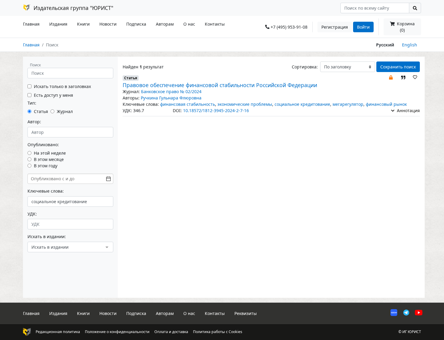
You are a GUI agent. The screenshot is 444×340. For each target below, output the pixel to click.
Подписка (136, 24)
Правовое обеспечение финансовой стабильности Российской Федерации (220, 85)
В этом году (45, 165)
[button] (390, 77)
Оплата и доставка (171, 331)
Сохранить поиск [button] (398, 67)
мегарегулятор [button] (348, 104)
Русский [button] (385, 45)
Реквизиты (245, 313)
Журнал (65, 111)
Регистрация (334, 27)
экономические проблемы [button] (244, 104)
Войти (363, 27)
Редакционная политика (58, 331)
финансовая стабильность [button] (187, 104)
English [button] (409, 45)
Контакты (215, 24)
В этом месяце (49, 159)
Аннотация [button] (408, 110)
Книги (83, 24)
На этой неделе (50, 153)
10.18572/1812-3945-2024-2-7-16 (216, 110)
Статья (41, 111)
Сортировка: (305, 67)
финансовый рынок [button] (386, 104)
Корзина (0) (405, 27)
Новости (108, 24)
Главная (31, 24)
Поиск (35, 65)
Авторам (165, 24)
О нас (189, 24)
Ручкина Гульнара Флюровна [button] (171, 98)
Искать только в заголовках (62, 86)
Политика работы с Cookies (217, 331)
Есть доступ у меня (53, 95)
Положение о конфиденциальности (117, 331)
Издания (58, 24)
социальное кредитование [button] (302, 104)
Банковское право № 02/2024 (171, 91)
